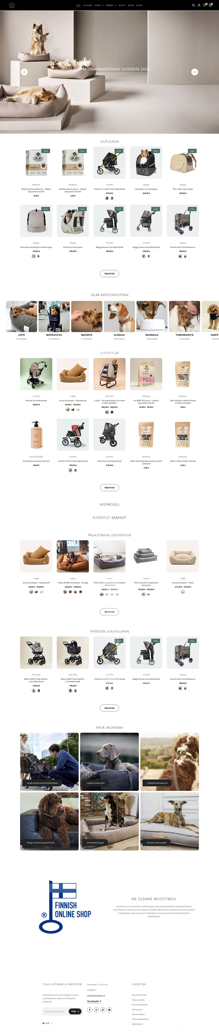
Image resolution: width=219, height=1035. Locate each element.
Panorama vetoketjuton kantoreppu (36, 247)
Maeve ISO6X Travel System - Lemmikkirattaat (73, 680)
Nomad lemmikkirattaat (36, 400)
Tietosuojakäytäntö (140, 1019)
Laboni (73, 578)
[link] (109, 72)
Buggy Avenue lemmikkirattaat (146, 247)
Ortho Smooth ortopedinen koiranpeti (146, 584)
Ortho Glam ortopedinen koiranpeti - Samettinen (109, 584)
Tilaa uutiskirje (138, 999)
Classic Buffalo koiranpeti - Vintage (73, 582)
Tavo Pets (109, 396)
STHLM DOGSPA (36, 456)
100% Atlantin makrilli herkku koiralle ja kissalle (183, 401)
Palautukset (137, 1009)
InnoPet (109, 184)
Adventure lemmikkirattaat (110, 461)
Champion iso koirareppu (146, 189)
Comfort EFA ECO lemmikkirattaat (73, 461)
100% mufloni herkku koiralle (183, 461)
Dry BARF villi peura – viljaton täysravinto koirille (146, 401)
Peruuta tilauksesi (140, 1004)
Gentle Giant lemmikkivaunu (182, 247)
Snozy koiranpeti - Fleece (183, 582)
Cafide (73, 396)
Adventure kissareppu (73, 247)
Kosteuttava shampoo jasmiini (36, 461)
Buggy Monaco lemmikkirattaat (109, 247)
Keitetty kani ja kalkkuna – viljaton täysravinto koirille (36, 190)
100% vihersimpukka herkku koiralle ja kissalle (146, 462)
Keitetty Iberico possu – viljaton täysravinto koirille (73, 190)
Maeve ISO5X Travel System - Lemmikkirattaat (36, 680)
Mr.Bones (36, 184)
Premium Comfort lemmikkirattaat (109, 189)
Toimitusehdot (138, 1014)
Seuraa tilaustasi (139, 995)
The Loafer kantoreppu (183, 189)
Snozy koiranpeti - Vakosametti (73, 400)
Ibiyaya (146, 184)
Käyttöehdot (137, 1024)
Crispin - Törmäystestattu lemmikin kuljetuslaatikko (109, 401)
